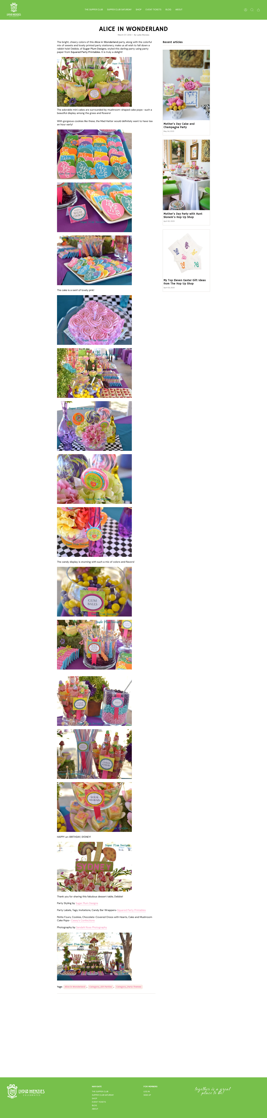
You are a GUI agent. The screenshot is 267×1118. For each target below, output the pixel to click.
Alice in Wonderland (75, 986)
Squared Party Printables (131, 910)
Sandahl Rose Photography (91, 927)
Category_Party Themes (128, 986)
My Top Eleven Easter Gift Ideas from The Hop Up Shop (185, 282)
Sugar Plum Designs (87, 903)
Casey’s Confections (83, 920)
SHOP (94, 1098)
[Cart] (258, 9)
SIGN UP (147, 1095)
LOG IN (147, 1091)
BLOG (94, 1105)
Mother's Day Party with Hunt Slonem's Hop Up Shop (183, 215)
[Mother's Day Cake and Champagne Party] (186, 85)
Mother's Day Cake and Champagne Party (179, 125)
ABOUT (95, 1109)
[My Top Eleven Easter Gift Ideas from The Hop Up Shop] (186, 253)
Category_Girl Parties (100, 986)
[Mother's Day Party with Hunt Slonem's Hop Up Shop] (186, 175)
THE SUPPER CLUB (100, 1091)
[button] (139, 10)
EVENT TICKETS (99, 1102)
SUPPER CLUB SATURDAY (103, 1095)
